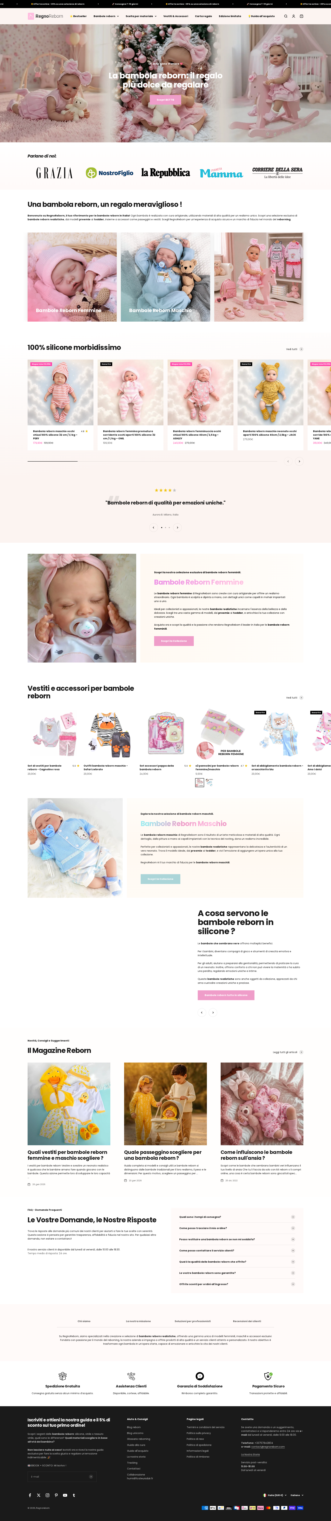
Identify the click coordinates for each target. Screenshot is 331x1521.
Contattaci (133, 1468)
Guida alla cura (136, 1445)
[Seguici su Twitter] (38, 1495)
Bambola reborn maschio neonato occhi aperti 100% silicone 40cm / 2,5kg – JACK (270, 433)
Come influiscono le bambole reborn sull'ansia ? (256, 1155)
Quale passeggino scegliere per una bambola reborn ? (162, 1155)
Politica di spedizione (199, 1445)
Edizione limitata (230, 16)
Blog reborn (134, 1427)
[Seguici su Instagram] (47, 1495)
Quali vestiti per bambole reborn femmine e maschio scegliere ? (67, 1155)
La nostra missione (138, 1321)
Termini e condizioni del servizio (206, 1427)
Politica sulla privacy (199, 1433)
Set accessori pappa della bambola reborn (157, 767)
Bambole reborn (104, 16)
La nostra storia (136, 1456)
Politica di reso (195, 1439)
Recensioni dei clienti (247, 1321)
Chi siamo (84, 1321)
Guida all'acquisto (137, 1451)
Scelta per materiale (139, 16)
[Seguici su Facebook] (30, 1495)
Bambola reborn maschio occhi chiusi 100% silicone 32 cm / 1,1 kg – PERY (55, 434)
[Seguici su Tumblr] (74, 1495)
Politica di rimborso (198, 1456)
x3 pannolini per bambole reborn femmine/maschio (217, 767)
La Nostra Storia (250, 1454)
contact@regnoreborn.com (268, 1446)
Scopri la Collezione (174, 641)
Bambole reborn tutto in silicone (226, 995)
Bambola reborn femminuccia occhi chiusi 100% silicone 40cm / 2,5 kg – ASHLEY (197, 434)
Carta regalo (203, 16)
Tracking (132, 1462)
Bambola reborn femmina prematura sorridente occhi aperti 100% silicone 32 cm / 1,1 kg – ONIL (129, 434)
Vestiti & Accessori (175, 16)
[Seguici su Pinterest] (56, 1495)
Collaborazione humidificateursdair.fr (140, 1476)
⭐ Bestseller (78, 16)
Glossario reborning (138, 1439)
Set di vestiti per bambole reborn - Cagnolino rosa (45, 767)
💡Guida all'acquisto (261, 16)
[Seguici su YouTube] (65, 1495)
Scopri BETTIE (165, 100)
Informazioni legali (198, 1451)
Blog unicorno (135, 1433)
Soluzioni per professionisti (193, 1321)
